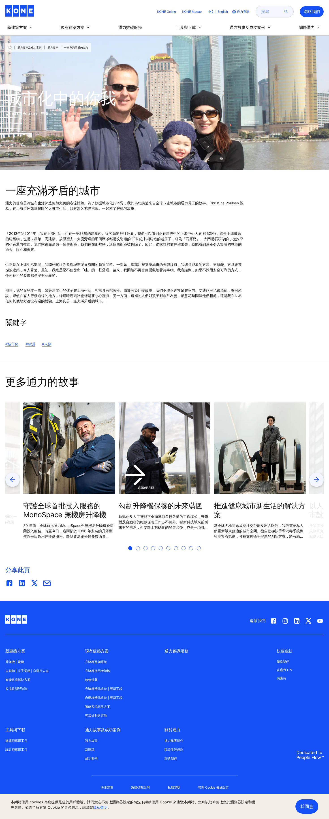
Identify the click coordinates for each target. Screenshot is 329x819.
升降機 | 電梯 (14, 662)
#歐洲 (30, 344)
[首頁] (10, 47)
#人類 (46, 344)
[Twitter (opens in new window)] (308, 620)
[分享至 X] (34, 582)
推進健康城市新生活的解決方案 (259, 510)
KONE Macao (192, 11)
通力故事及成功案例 (29, 47)
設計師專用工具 (16, 749)
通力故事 (52, 47)
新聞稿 (89, 749)
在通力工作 (284, 670)
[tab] (130, 554)
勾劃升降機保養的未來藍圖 (161, 505)
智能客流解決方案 (17, 680)
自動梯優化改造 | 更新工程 (103, 697)
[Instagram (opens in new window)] (285, 620)
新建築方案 (15, 651)
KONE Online (166, 11)
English (223, 11)
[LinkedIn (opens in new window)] (296, 620)
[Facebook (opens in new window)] (273, 620)
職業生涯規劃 (173, 749)
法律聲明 (106, 787)
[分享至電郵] (47, 582)
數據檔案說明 (140, 787)
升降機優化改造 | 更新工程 (103, 689)
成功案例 (91, 758)
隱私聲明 (100, 807)
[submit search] (286, 11)
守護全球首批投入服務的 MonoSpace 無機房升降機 (64, 510)
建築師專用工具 (16, 740)
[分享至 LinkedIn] (22, 582)
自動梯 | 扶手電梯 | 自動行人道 (27, 671)
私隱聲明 (174, 787)
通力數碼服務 (176, 651)
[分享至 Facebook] (9, 582)
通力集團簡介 (173, 740)
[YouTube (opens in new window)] (320, 620)
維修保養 (91, 680)
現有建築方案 (97, 651)
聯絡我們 (170, 758)
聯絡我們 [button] (312, 11)
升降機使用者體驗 (97, 671)
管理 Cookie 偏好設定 (213, 787)
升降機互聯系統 (96, 662)
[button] (20, 27)
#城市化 (11, 344)
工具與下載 (15, 729)
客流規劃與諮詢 (16, 689)
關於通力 (172, 729)
